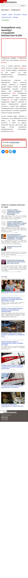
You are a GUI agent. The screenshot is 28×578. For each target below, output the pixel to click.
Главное (4, 14)
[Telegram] (10, 151)
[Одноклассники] (7, 151)
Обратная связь (4, 416)
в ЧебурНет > (5, 20)
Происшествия (6, 17)
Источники (17, 14)
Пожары (15, 17)
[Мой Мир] (14, 151)
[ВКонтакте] (3, 151)
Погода (24, 14)
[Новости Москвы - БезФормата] (8, 2)
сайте (14, 93)
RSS (7, 419)
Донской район (14, 142)
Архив (10, 14)
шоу (8, 99)
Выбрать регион (4, 417)
